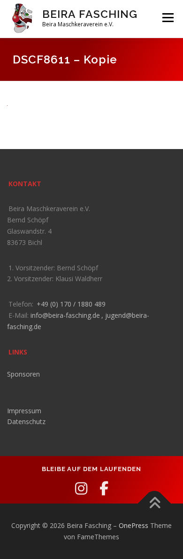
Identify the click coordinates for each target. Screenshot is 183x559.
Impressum (24, 410)
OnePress (133, 525)
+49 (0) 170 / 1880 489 (71, 303)
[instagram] (81, 488)
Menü (167, 18)
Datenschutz (26, 421)
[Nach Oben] (154, 503)
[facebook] (103, 488)
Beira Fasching (89, 14)
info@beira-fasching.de (65, 315)
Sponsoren (23, 374)
